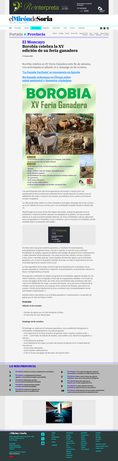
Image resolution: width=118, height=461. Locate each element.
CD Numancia (84, 435)
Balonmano (84, 443)
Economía (98, 439)
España (46, 28)
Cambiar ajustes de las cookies (17, 452)
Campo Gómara (104, 33)
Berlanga (61, 33)
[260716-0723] (59, 412)
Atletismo (83, 441)
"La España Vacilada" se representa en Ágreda (51, 72)
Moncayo (85, 35)
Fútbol (83, 437)
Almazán (91, 35)
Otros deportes (85, 449)
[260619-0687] (59, 235)
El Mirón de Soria (31, 19)
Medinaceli (99, 35)
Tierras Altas (74, 33)
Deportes (56, 28)
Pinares (55, 33)
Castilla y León (101, 444)
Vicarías (96, 33)
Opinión (81, 28)
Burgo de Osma (83, 33)
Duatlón (83, 447)
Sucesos (54, 439)
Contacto (11, 449)
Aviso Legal (12, 443)
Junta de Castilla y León (102, 446)
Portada (18, 28)
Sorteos (98, 451)
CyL (65, 28)
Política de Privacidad (15, 447)
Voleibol (83, 439)
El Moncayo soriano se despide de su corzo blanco (34, 371)
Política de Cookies (14, 445)
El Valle (67, 33)
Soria (26, 28)
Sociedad (98, 437)
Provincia (36, 28)
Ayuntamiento (55, 437)
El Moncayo (33, 42)
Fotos (72, 28)
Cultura (98, 441)
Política (98, 435)
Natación (83, 445)
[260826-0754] (59, 7)
